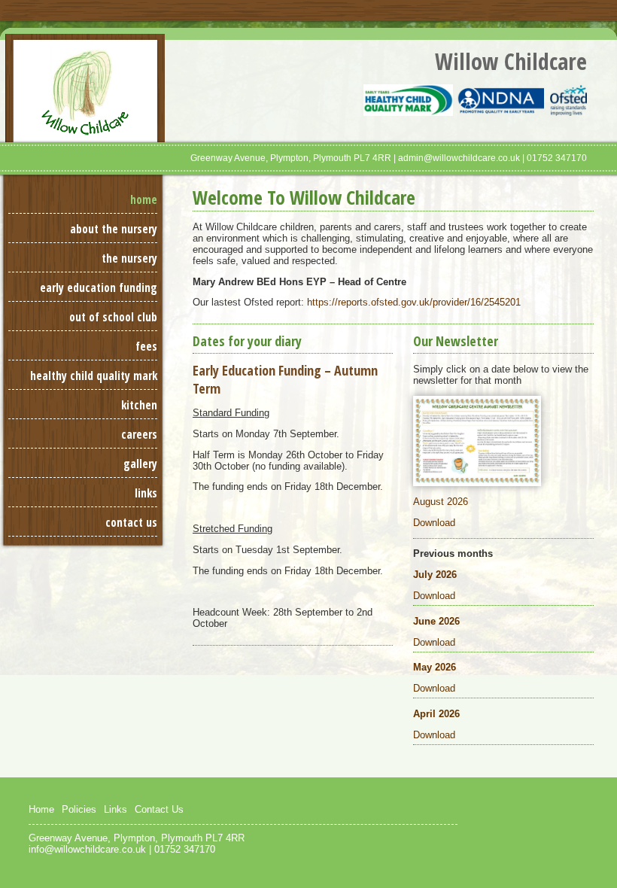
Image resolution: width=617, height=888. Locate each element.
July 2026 (435, 574)
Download (434, 522)
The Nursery (129, 258)
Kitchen (139, 405)
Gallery (140, 464)
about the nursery (113, 229)
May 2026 (434, 667)
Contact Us (131, 523)
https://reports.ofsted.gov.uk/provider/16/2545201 (414, 302)
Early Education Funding (98, 288)
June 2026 (436, 621)
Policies (79, 809)
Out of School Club (113, 317)
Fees (146, 346)
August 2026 (440, 501)
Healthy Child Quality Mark (93, 376)
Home (143, 200)
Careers (139, 434)
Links (146, 493)
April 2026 (436, 713)
